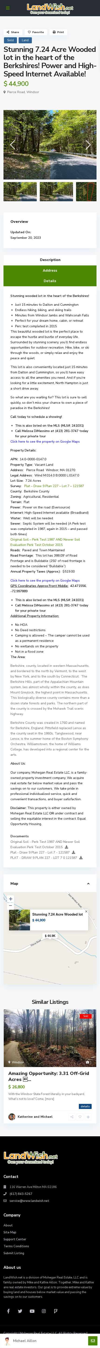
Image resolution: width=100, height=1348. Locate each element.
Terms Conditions (16, 1246)
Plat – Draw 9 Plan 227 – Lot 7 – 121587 (54, 486)
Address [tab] (50, 270)
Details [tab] (50, 281)
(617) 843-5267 (21, 1194)
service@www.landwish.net (29, 1201)
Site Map (9, 1232)
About (8, 1225)
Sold (10, 40)
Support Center (14, 1239)
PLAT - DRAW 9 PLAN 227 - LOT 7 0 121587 (43, 858)
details (85, 1106)
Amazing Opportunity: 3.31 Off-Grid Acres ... (48, 1076)
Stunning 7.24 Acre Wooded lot (57, 914)
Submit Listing (13, 1253)
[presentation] (12, 144)
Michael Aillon (25, 1341)
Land (25, 40)
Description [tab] (50, 260)
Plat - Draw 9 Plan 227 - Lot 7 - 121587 (40, 852)
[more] (49, 1099)
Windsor (33, 92)
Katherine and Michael (35, 1117)
